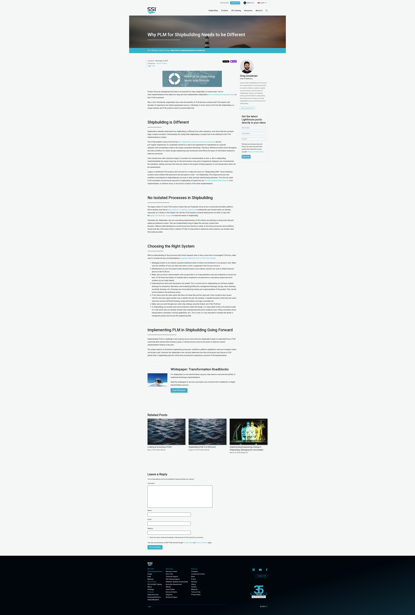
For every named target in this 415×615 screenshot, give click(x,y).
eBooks (168, 587)
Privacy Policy (188, 542)
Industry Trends (161, 63)
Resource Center (171, 571)
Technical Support (172, 576)
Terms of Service (202, 542)
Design (150, 574)
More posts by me (247, 108)
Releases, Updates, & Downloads (177, 582)
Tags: (149, 66)
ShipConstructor (153, 594)
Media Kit (194, 589)
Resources (248, 11)
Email (150, 519)
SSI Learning (236, 11)
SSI (266, 606)
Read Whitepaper (178, 390)
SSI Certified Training (155, 584)
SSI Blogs (151, 589)
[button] (262, 3)
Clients (193, 584)
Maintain (150, 579)
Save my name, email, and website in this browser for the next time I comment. (177, 537)
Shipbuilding (213, 11)
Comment (152, 483)
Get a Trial (169, 574)
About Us (259, 11)
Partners (194, 582)
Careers (194, 587)
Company (194, 571)
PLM (153, 66)
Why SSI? (151, 569)
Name (150, 510)
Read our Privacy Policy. (256, 152)
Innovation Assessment (174, 584)
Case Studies (170, 589)
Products (224, 11)
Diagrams (169, 594)
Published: (151, 61)
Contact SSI (234, 3)
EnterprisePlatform (154, 597)
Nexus (150, 587)
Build (149, 576)
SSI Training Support (173, 579)
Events (193, 579)
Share (234, 61)
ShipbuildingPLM (153, 600)
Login (149, 606)
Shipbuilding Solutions (155, 571)
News (193, 576)
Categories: (151, 63)
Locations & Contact (198, 574)
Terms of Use (195, 592)
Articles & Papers (171, 597)
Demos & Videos (171, 592)
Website (150, 528)
